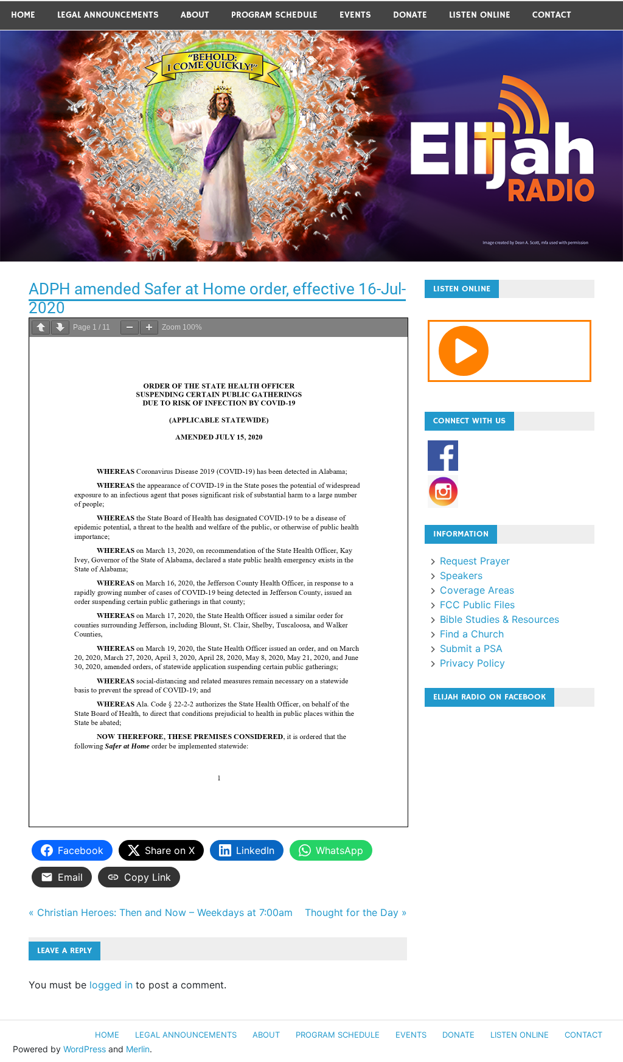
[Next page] (60, 328)
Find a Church (472, 634)
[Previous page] (41, 328)
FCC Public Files (477, 605)
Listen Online (479, 15)
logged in (111, 985)
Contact (551, 15)
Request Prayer (475, 561)
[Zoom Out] (129, 328)
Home (23, 15)
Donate (410, 15)
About (195, 15)
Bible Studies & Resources (499, 619)
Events (355, 15)
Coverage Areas (477, 590)
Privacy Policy (472, 663)
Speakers (461, 575)
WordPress (84, 1049)
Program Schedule (274, 15)
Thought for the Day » (356, 912)
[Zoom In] (149, 328)
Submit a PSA (471, 648)
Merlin (138, 1049)
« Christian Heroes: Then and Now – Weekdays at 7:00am (161, 912)
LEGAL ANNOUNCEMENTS (108, 15)
